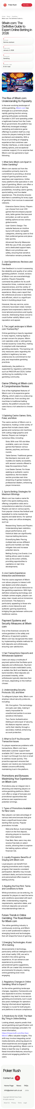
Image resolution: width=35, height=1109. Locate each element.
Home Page (9, 1086)
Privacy (13, 1103)
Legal (25, 1103)
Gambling (14, 16)
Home (3, 16)
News (8, 16)
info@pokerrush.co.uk (13, 1090)
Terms (20, 1103)
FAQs (26, 1086)
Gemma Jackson (8, 42)
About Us (7, 1103)
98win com (20, 108)
